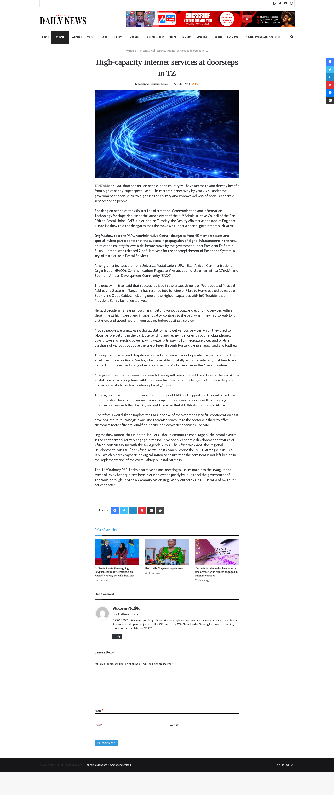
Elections (77, 36)
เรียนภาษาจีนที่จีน (126, 608)
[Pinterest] (142, 510)
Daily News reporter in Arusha (153, 83)
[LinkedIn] (133, 510)
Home (45, 36)
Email (98, 725)
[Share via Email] (151, 510)
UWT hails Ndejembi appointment (164, 568)
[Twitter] (124, 510)
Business (135, 36)
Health (172, 36)
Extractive (202, 36)
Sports (218, 36)
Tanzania (59, 36)
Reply (117, 636)
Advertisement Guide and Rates (263, 36)
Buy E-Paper (233, 36)
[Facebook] (115, 510)
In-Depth (186, 36)
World (90, 36)
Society (118, 36)
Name (99, 710)
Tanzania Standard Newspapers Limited (108, 764)
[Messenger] (330, 93)
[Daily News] (62, 20)
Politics (103, 36)
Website (174, 725)
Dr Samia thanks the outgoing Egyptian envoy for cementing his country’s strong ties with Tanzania (114, 572)
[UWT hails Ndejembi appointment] (167, 552)
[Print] (160, 510)
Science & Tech (155, 36)
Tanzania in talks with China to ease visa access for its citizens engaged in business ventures (216, 572)
